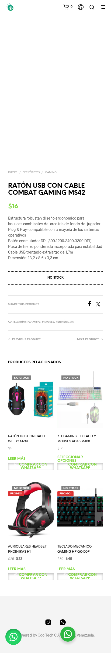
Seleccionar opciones (70, 459)
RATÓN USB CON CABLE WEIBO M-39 (27, 438)
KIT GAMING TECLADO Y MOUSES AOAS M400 (76, 438)
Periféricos (31, 172)
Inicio (12, 172)
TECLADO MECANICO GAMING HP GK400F (74, 548)
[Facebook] (91, 304)
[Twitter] (99, 304)
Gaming (51, 172)
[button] (67, 6)
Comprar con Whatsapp (32, 466)
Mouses (48, 321)
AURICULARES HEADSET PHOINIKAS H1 (27, 548)
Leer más (17, 459)
